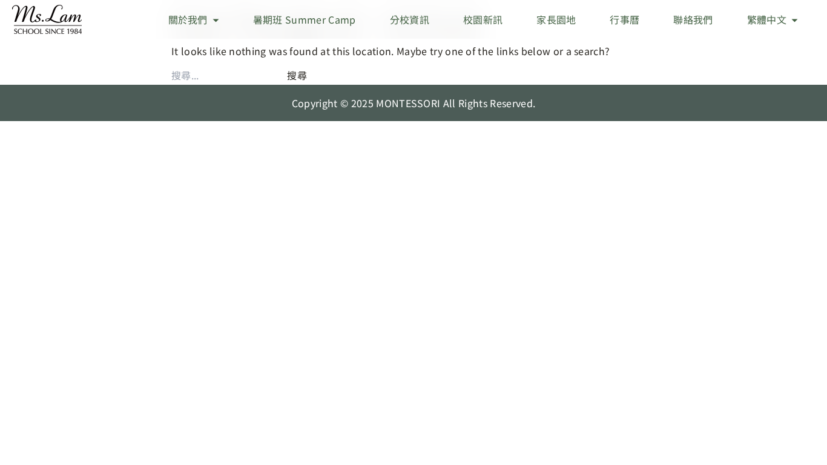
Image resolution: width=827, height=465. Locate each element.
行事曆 (624, 19)
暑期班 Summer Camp (304, 19)
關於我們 (188, 19)
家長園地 (556, 19)
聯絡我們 (693, 19)
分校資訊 (409, 19)
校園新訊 (482, 19)
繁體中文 (766, 19)
